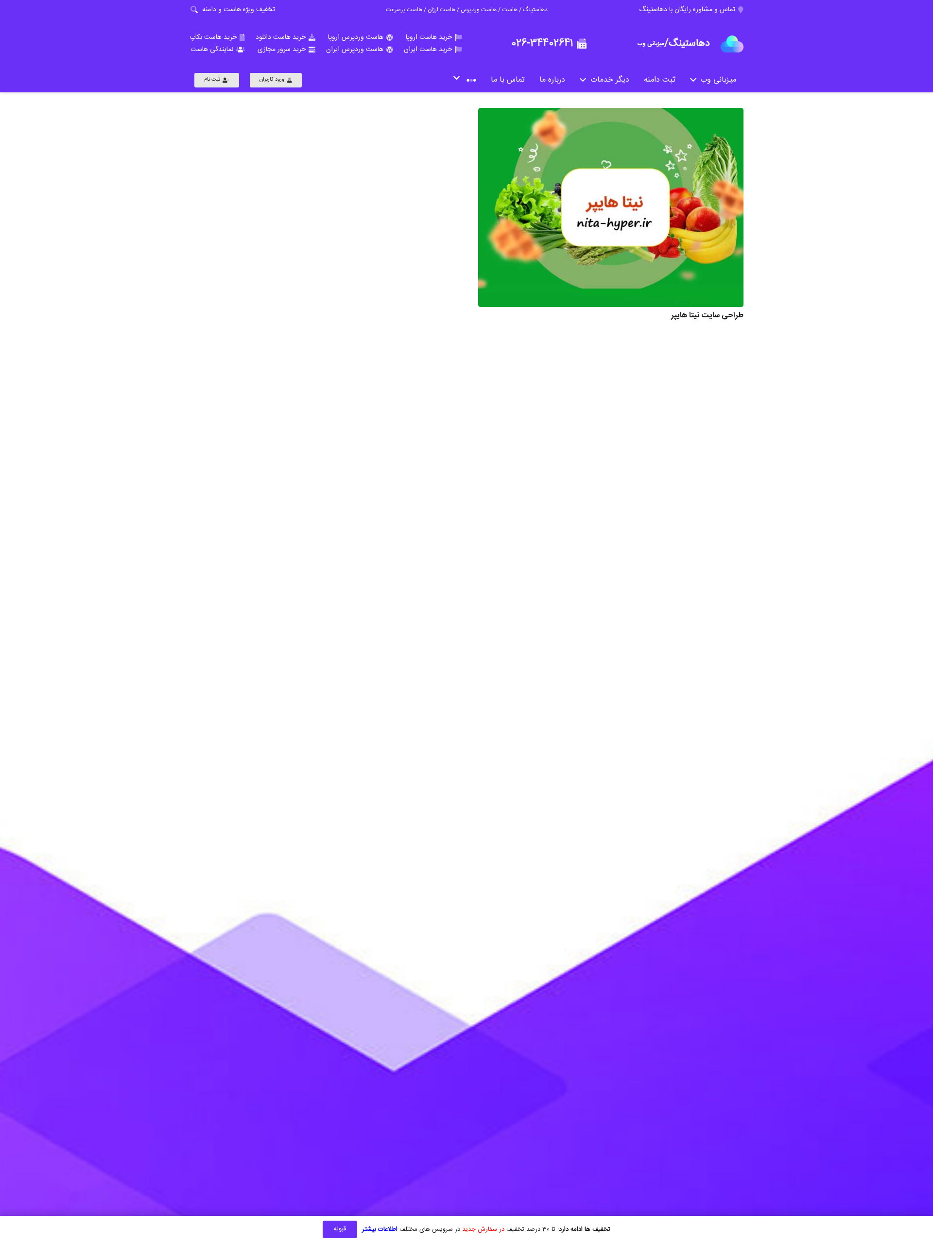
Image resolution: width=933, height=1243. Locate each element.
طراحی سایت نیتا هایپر (707, 315)
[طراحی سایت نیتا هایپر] (610, 207)
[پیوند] (732, 43)
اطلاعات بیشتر (379, 1229)
